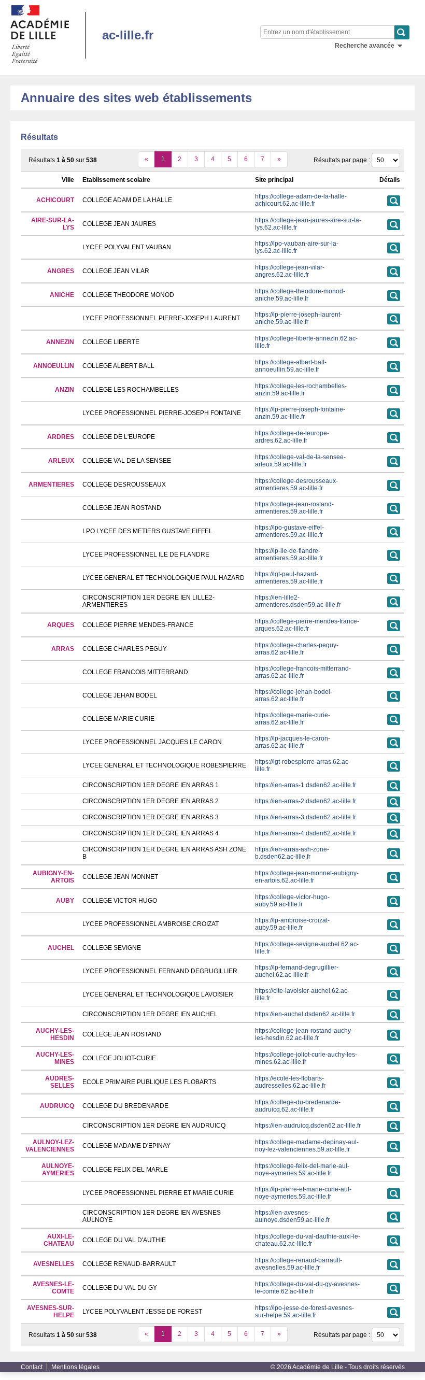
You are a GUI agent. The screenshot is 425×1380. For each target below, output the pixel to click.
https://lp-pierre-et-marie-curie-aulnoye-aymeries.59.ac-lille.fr (303, 1193)
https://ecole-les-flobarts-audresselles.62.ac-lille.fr (290, 1082)
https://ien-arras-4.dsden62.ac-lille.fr (305, 833)
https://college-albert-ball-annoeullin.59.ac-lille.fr (291, 366)
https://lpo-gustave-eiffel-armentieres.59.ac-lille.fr (289, 531)
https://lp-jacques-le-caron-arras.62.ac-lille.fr (292, 742)
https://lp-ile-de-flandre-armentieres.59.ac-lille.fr (289, 554)
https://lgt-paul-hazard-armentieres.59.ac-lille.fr (289, 578)
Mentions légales (75, 1367)
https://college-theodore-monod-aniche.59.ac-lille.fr (300, 295)
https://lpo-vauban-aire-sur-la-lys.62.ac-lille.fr (296, 247)
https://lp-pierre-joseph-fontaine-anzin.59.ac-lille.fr (300, 413)
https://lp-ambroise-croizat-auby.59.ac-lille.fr (292, 924)
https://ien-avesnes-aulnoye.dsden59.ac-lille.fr (292, 1216)
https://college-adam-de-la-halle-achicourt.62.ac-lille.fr (301, 200)
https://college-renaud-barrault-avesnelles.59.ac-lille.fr (298, 1264)
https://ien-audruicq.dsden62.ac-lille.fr (308, 1125)
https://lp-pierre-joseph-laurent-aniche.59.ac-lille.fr (298, 318)
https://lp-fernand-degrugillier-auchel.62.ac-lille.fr (296, 971)
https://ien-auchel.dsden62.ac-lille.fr (305, 1014)
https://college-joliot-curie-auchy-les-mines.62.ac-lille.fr (306, 1058)
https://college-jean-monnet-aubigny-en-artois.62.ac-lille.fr (307, 877)
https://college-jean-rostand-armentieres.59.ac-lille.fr (294, 508)
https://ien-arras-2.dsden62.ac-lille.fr (305, 801)
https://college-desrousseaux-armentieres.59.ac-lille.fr (296, 484)
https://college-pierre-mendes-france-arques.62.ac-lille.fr (307, 625)
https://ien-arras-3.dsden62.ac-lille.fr (305, 817)
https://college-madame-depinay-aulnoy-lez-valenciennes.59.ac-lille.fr (307, 1146)
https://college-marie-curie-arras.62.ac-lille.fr (292, 719)
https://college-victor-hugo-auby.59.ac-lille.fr (292, 900)
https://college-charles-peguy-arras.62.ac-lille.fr (296, 649)
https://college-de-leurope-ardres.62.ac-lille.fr (292, 437)
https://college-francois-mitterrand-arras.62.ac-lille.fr (303, 672)
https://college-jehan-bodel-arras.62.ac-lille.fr (293, 695)
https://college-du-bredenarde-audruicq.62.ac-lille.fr (298, 1106)
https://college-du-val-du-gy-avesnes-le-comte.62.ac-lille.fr (307, 1288)
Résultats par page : (342, 160)
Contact (31, 1367)
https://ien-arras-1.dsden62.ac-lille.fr (305, 785)
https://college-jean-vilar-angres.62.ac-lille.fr (289, 271)
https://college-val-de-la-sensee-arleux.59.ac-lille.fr (300, 460)
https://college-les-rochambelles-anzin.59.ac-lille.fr (301, 389)
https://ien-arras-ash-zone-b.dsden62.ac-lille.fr (292, 853)
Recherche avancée (364, 45)
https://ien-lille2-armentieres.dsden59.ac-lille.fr (298, 601)
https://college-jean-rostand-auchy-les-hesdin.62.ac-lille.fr (304, 1034)
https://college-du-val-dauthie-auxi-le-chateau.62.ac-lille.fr (307, 1240)
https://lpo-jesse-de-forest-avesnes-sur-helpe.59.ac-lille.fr (304, 1311)
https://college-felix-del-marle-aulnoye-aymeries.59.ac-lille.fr (302, 1169)
